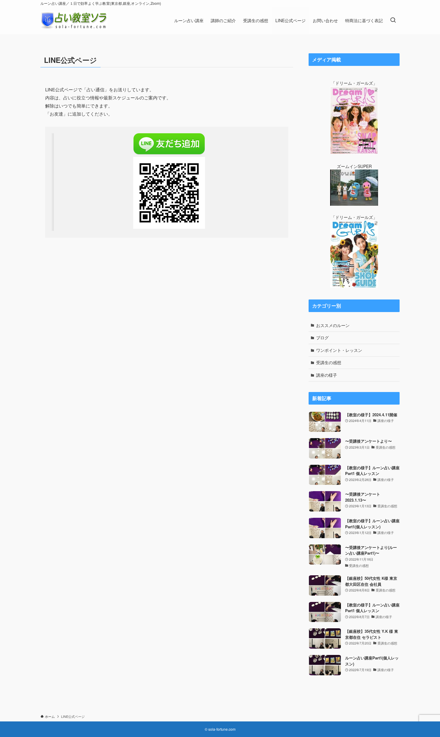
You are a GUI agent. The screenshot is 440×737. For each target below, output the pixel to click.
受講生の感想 (328, 362)
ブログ (322, 337)
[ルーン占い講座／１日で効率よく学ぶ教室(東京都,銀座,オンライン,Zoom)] (74, 20)
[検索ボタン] (393, 20)
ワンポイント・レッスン (339, 350)
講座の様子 (326, 375)
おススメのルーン (333, 325)
